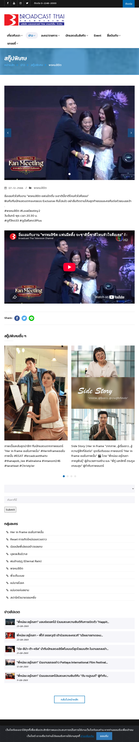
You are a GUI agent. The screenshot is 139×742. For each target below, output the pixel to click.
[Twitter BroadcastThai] (27, 3)
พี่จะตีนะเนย (17, 575)
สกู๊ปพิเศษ (37, 65)
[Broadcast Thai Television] (34, 20)
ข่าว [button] (30, 35)
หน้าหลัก (9, 65)
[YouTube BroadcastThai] (14, 3)
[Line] (31, 318)
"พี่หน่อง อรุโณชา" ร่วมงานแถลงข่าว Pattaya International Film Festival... (62, 662)
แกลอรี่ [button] (11, 43)
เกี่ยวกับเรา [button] (13, 35)
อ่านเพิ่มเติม (87, 736)
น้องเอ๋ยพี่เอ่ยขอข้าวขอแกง (26, 546)
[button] (7, 132)
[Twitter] (24, 318)
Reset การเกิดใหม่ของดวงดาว (28, 539)
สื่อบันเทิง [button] (112, 35)
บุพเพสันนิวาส (18, 554)
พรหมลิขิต (40, 188)
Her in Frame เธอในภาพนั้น (27, 532)
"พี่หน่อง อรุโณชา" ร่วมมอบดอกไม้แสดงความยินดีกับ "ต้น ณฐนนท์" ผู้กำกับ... (62, 676)
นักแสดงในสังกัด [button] (76, 35)
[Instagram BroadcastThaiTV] (20, 3)
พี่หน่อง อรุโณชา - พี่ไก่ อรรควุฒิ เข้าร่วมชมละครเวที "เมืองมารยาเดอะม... (60, 635)
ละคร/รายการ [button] (49, 35)
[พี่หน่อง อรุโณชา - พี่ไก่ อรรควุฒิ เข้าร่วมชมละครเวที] (10, 635)
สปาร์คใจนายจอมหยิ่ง (23, 597)
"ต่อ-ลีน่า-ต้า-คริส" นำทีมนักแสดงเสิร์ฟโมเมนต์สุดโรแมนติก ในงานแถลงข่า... (62, 649)
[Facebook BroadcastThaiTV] (7, 3)
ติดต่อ (128, 4)
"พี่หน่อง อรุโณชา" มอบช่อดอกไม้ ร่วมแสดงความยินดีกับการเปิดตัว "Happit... (63, 622)
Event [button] (97, 35)
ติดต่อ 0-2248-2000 (45, 3)
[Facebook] (17, 318)
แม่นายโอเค (17, 583)
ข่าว (22, 65)
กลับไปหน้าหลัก (69, 699)
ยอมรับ (104, 736)
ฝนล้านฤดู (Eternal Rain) (25, 561)
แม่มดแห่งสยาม (19, 590)
